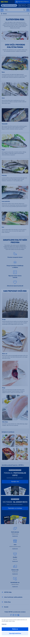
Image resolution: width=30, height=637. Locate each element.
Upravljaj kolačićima (15, 633)
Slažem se (15, 629)
